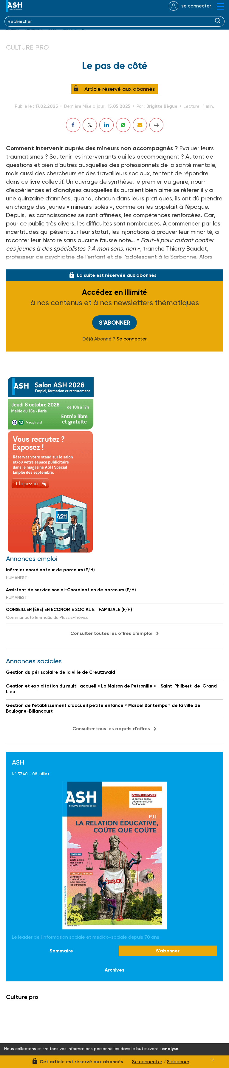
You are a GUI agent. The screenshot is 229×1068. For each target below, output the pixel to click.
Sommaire (61, 951)
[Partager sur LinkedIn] (106, 125)
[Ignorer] (212, 1059)
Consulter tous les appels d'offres (111, 728)
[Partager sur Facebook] (73, 125)
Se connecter (132, 339)
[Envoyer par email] (140, 125)
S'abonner (114, 322)
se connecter (196, 6)
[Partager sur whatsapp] (123, 125)
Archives (114, 970)
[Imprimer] (156, 125)
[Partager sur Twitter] (90, 125)
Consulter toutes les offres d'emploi (111, 633)
